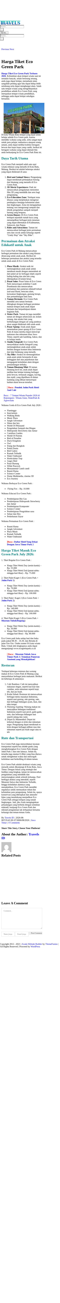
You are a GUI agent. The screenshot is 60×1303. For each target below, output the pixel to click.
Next (12, 49)
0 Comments (14, 823)
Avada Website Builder (32, 944)
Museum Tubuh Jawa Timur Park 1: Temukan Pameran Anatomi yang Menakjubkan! (23, 657)
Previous (5, 49)
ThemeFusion (51, 944)
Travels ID (9, 817)
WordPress (35, 946)
